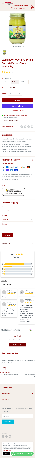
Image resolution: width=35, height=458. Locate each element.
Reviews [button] (4, 280)
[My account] (31, 6)
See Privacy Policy (7, 450)
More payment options (17, 110)
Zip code (4, 224)
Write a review (17, 344)
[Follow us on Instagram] (6, 436)
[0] (31, 8)
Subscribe (7, 422)
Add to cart (17, 100)
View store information (11, 120)
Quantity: (4, 93)
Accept (6, 453)
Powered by (25, 330)
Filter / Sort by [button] (6, 284)
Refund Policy (6, 243)
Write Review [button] (17, 260)
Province (4, 215)
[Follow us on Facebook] (3, 436)
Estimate (7, 235)
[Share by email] (32, 126)
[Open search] (12, 7)
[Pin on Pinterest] (25, 126)
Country (4, 207)
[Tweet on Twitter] (28, 126)
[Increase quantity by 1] (20, 93)
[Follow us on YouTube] (10, 436)
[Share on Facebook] (21, 126)
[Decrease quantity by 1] (10, 93)
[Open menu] (3, 3)
